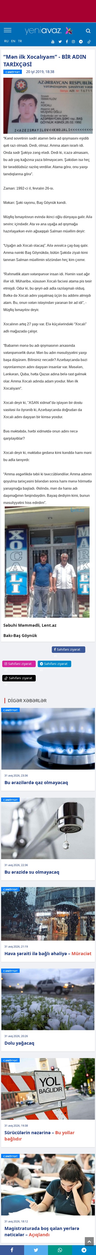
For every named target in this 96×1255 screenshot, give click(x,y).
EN (13, 41)
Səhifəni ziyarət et (67, 652)
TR (20, 41)
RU (6, 41)
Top (89, 1241)
